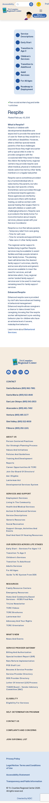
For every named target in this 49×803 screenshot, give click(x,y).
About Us (11, 437)
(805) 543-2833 (29, 401)
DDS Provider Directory (17, 678)
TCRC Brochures (14, 612)
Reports (10, 463)
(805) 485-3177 (22, 415)
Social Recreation (15, 524)
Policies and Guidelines (18, 454)
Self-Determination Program (22, 712)
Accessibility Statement (18, 775)
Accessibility (8, 4)
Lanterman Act (13, 480)
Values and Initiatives (17, 450)
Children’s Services (26, 57)
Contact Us (12, 721)
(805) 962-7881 (28, 388)
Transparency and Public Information (24, 781)
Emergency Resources (17, 592)
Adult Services (25, 73)
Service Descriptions (27, 35)
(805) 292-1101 (22, 428)
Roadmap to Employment (27, 88)
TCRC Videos (12, 608)
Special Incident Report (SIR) (20, 656)
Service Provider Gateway (20, 648)
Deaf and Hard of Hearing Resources (24, 535)
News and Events (14, 639)
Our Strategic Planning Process (21, 445)
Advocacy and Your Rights (19, 621)
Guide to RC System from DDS (21, 575)
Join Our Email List (16, 739)
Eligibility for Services (17, 703)
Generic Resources (15, 520)
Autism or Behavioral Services (21, 511)
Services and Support (18, 494)
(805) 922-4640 (26, 395)
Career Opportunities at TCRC (21, 467)
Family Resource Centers (18, 588)
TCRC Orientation (15, 625)
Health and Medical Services (20, 507)
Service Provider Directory (19, 674)
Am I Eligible (12, 476)
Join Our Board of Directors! (20, 472)
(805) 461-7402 (25, 408)
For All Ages (26, 81)
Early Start (26, 42)
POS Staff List (13, 665)
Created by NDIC (24, 798)
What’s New (12, 634)
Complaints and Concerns (21, 730)
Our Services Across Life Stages (24, 544)
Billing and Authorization (18, 652)
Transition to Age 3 (27, 49)
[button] (41, 11)
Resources (12, 584)
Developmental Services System (22, 485)
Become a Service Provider (19, 670)
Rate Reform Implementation (20, 661)
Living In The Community (18, 502)
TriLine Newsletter (15, 604)
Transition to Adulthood (27, 65)
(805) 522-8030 (24, 421)
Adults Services (14, 566)
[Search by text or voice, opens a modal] (24, 4)
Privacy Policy (13, 759)
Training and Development (19, 458)
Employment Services (17, 498)
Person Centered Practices (19, 441)
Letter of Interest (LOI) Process (21, 683)
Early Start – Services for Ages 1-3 (23, 549)
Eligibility (12, 698)
